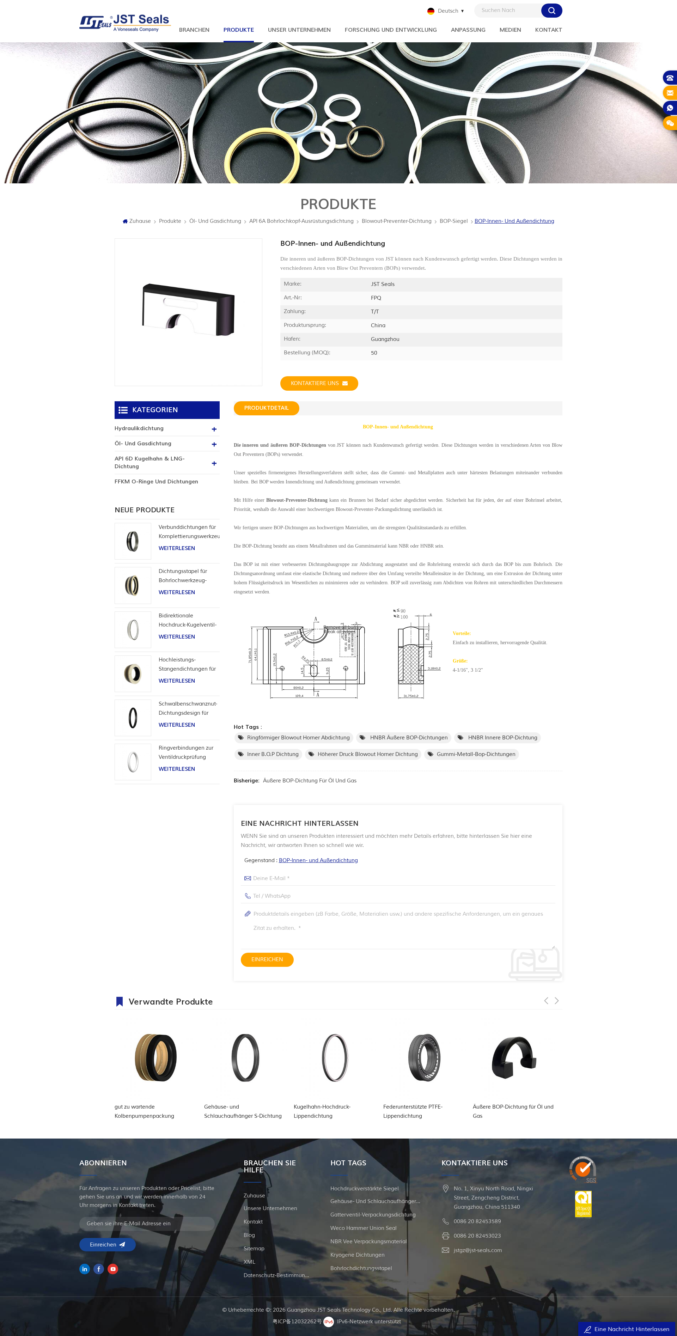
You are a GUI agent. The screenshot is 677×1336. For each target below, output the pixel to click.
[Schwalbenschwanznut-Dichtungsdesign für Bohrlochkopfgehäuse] (133, 718)
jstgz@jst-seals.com (478, 1250)
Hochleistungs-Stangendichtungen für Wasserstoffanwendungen (189, 665)
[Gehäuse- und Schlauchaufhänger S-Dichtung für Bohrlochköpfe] (156, 1058)
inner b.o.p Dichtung (273, 754)
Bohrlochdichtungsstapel (361, 1268)
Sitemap (254, 1248)
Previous (546, 1000)
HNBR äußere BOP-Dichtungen (408, 737)
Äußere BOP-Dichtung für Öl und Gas (309, 780)
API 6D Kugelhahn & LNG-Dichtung (150, 462)
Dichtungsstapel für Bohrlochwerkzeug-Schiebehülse (183, 576)
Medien (510, 29)
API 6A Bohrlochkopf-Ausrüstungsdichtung (301, 221)
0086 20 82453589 (477, 1221)
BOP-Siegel (454, 221)
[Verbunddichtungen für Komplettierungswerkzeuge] (133, 541)
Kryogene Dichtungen (357, 1255)
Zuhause (140, 221)
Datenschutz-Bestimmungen (277, 1275)
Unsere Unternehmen (270, 1208)
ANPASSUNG (468, 29)
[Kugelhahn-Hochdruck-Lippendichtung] (245, 1058)
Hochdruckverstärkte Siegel (364, 1188)
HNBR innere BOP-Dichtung (502, 737)
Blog (249, 1235)
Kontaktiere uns (315, 383)
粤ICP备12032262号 (297, 1321)
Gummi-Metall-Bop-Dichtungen (476, 754)
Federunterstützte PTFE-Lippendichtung (323, 1112)
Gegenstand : (301, 860)
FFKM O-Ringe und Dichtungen (156, 481)
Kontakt (548, 29)
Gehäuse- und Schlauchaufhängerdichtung (376, 1201)
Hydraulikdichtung (139, 428)
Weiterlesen (177, 548)
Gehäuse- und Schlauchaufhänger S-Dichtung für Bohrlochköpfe (153, 1112)
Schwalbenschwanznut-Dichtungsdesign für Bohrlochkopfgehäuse (188, 709)
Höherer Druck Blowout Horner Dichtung (368, 754)
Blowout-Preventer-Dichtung (397, 221)
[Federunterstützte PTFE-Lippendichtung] (335, 1058)
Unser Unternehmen (299, 29)
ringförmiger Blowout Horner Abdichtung (298, 737)
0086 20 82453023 (477, 1236)
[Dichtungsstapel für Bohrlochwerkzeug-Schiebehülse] (133, 585)
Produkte (170, 221)
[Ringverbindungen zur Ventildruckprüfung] (133, 762)
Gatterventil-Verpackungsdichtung (373, 1215)
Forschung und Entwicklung (391, 29)
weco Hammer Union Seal (363, 1228)
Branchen (194, 29)
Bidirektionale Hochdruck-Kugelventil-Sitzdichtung (187, 621)
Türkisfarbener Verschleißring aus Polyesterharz (514, 1112)
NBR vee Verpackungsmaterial (368, 1241)
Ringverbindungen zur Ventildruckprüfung (186, 753)
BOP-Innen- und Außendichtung (318, 860)
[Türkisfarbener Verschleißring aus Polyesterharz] (514, 1058)
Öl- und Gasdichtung (215, 221)
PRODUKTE (239, 29)
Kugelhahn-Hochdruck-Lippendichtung (232, 1112)
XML (249, 1262)
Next (557, 1000)
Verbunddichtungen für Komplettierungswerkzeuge (189, 532)
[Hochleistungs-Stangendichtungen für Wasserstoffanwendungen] (133, 674)
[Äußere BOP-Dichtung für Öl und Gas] (424, 1058)
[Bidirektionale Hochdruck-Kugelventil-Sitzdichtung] (133, 630)
